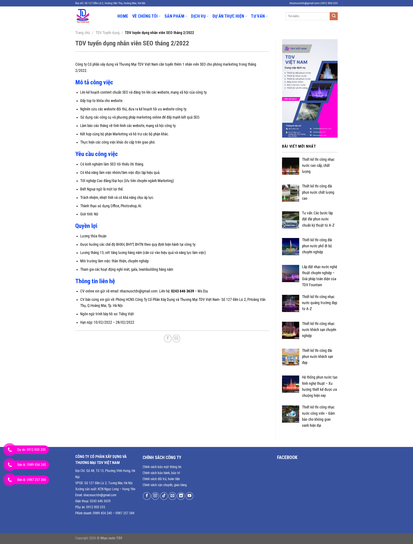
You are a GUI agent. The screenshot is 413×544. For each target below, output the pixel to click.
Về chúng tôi (145, 16)
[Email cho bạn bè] (176, 338)
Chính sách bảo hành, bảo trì (161, 473)
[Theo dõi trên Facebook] (147, 496)
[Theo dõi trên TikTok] (164, 496)
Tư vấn (258, 16)
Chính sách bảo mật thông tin (162, 467)
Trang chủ (82, 33)
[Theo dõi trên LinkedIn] (181, 496)
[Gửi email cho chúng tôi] (172, 496)
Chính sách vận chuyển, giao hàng (165, 485)
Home (122, 16)
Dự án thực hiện (228, 16)
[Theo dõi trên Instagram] (155, 496)
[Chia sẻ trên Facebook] (168, 338)
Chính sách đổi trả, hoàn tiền (161, 479)
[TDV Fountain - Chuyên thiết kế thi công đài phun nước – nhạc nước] (93, 16)
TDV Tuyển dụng (108, 33)
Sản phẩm (174, 16)
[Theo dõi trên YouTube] (189, 496)
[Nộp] (334, 16)
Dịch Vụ (198, 16)
